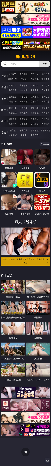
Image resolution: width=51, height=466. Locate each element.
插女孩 (13, 130)
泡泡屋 (23, 135)
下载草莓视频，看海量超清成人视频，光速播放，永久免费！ (25, 261)
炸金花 (23, 79)
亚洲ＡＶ (13, 85)
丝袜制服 (23, 90)
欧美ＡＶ (35, 85)
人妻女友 (35, 119)
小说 (3, 121)
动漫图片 (45, 108)
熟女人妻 (13, 90)
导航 (3, 132)
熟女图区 (35, 112)
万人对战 (35, 74)
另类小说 (23, 124)
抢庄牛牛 (45, 79)
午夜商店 (23, 130)
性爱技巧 (45, 124)
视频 (3, 87)
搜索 (45, 63)
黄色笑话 (35, 124)
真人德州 (23, 74)
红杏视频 (13, 135)
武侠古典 (45, 119)
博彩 (3, 76)
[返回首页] (47, 460)
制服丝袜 (13, 101)
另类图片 (45, 112)
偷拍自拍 (23, 96)
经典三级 (23, 101)
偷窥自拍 (13, 108)
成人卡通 (35, 96)
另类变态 (45, 101)
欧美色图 (35, 108)
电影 (3, 98)
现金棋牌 (35, 79)
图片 (3, 110)
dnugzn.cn (25, 56)
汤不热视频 (45, 130)
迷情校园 (13, 124)
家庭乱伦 (23, 119)
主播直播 (35, 90)
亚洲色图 (23, 108)
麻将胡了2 (12, 79)
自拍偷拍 (23, 85)
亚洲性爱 (13, 96)
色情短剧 (35, 135)
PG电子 (12, 74)
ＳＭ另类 (45, 90)
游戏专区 (45, 74)
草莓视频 (35, 130)
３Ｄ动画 (45, 85)
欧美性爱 (45, 96)
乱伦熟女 (35, 101)
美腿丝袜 (13, 112)
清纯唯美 (23, 112)
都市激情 (13, 119)
